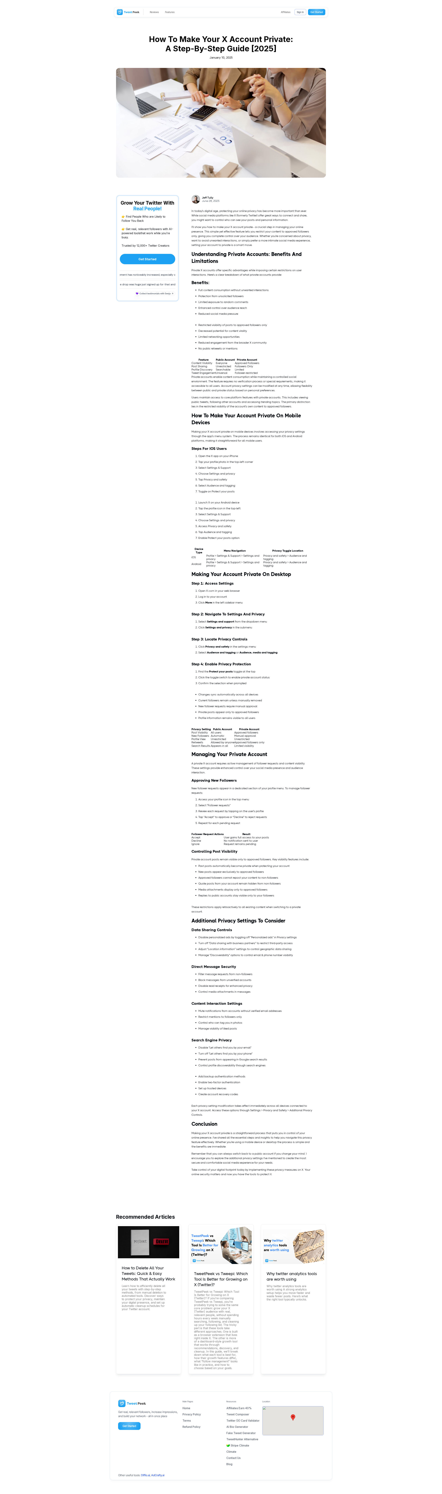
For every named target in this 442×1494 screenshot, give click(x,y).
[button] (293, 1417)
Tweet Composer (237, 1414)
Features (170, 12)
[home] (128, 12)
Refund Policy (191, 1427)
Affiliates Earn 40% (239, 1408)
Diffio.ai (145, 1475)
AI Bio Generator (237, 1427)
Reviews (154, 12)
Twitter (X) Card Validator (243, 1420)
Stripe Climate (240, 1445)
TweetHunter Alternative (242, 1439)
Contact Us (233, 1458)
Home (186, 1408)
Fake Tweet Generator (241, 1433)
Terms (186, 1420)
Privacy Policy (191, 1414)
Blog (229, 1464)
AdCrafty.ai (157, 1475)
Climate (231, 1451)
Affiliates (285, 12)
